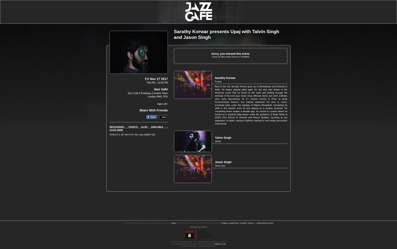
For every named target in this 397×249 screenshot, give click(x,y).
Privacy (251, 223)
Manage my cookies (198, 227)
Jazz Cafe (161, 89)
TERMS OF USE (220, 244)
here (174, 223)
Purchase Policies (265, 223)
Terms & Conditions (230, 223)
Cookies (243, 223)
